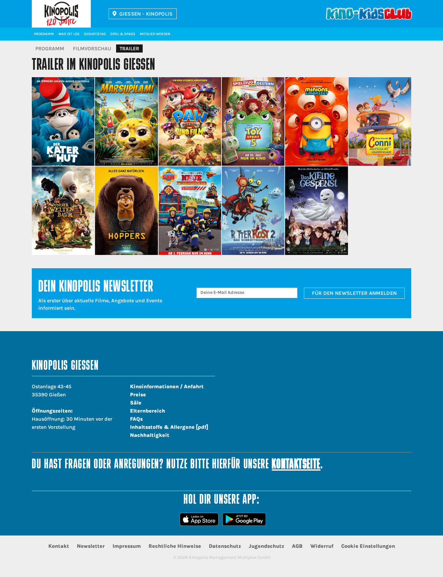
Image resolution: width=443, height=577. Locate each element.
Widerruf (321, 546)
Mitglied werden (155, 34)
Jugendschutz (266, 546)
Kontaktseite (296, 465)
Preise (138, 394)
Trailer (129, 48)
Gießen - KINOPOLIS (146, 14)
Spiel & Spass (122, 34)
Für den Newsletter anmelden (354, 293)
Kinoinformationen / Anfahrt (167, 386)
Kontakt (58, 546)
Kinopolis (61, 14)
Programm (44, 34)
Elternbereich (147, 411)
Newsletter (91, 546)
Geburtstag (95, 34)
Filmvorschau (92, 48)
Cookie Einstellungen (368, 546)
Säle (135, 403)
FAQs (136, 419)
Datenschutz (225, 546)
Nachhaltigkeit (149, 435)
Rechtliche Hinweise (175, 546)
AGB (297, 546)
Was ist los (68, 34)
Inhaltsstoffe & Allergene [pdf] (169, 427)
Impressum (127, 546)
